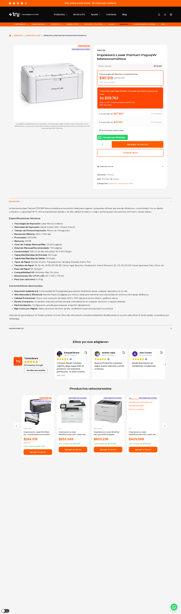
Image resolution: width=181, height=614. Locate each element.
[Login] (165, 15)
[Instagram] (22, 3)
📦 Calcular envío (105, 166)
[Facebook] (18, 3)
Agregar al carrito (137, 144)
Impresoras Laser (125, 183)
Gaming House (72, 24)
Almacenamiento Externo (145, 24)
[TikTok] (26, 3)
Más (163, 24)
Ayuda (94, 14)
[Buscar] (159, 15)
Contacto (111, 14)
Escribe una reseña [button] (36, 370)
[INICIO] (10, 36)
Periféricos (55, 24)
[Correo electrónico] (14, 3)
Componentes (20, 24)
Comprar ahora (130, 152)
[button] (54, 364)
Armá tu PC (79, 14)
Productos (59, 14)
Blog (124, 14)
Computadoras (38, 24)
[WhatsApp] (10, 3)
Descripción (14, 201)
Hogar (111, 24)
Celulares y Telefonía (93, 24)
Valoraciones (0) (16, 328)
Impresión (124, 24)
